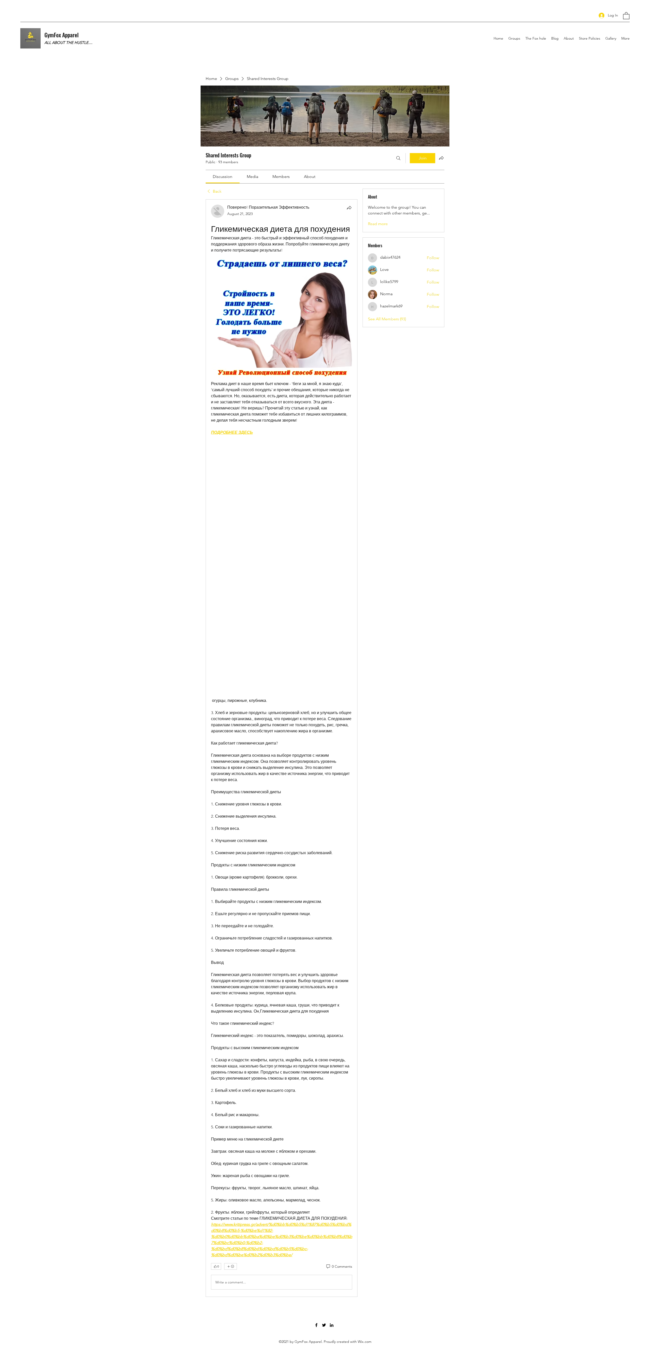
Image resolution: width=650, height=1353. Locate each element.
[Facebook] (316, 1325)
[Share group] (441, 158)
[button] (626, 15)
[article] (282, 748)
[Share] (349, 208)
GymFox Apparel (61, 35)
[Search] (398, 158)
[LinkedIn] (331, 1325)
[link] (222, 176)
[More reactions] (230, 1266)
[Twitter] (324, 1325)
